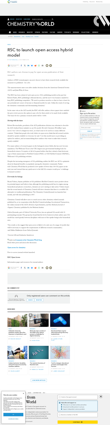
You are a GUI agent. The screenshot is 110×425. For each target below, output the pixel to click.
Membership (99, 1)
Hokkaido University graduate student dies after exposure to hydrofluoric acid (17, 332)
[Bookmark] (50, 65)
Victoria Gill (13, 59)
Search (52, 19)
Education (92, 1)
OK (13, 414)
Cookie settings (13, 418)
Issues (29, 392)
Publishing (85, 1)
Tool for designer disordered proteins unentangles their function (60, 364)
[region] (13, 407)
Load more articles (38, 380)
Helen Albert (15, 371)
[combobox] (42, 19)
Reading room (29, 36)
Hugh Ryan (35, 340)
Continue (76, 422)
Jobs (23, 36)
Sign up (89, 131)
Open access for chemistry (16, 247)
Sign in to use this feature (62, 61)
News (9, 44)
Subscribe (27, 19)
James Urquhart (59, 371)
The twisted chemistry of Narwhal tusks (37, 363)
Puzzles (37, 36)
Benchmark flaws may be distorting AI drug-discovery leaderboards (59, 332)
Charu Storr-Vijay (57, 339)
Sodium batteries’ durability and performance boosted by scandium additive (17, 364)
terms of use (84, 135)
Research (32, 328)
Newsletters (17, 36)
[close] (69, 61)
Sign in (30, 300)
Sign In (12, 19)
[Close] (23, 393)
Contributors (37, 392)
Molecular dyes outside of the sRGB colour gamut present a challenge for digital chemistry (37, 333)
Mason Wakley (16, 339)
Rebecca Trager (37, 369)
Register (19, 19)
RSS (44, 392)
